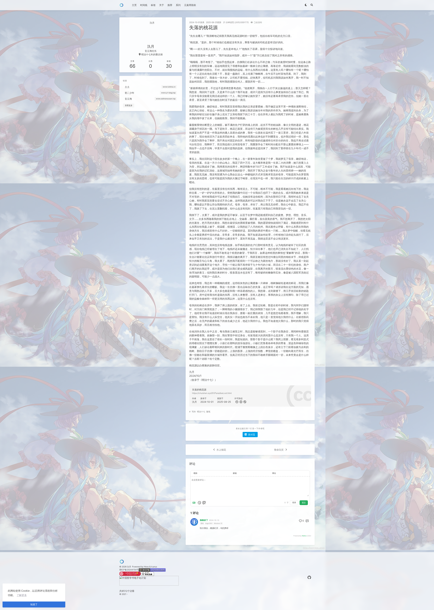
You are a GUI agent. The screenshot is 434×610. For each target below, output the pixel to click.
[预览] (204, 503)
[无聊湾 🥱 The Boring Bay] (130, 573)
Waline (304, 536)
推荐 (169, 5)
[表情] (199, 503)
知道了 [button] (33, 604)
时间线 (143, 5)
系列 (178, 5)
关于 (161, 5)
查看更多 (128, 105)
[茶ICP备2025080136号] (152, 569)
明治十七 (201, 411)
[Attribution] (241, 401)
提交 (304, 503)
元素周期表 (190, 5)
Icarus (154, 566)
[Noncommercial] (245, 401)
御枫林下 (204, 520)
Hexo (146, 566)
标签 (153, 5)
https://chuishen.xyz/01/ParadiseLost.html (212, 393)
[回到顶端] (321, 603)
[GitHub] (309, 577)
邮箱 (235, 473)
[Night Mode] (306, 5)
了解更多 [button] (22, 595)
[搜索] (312, 5)
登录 (294, 503)
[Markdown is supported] (195, 503)
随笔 (208, 411)
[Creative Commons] (236, 401)
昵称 (195, 473)
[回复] (307, 521)
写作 (194, 411)
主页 (134, 5)
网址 (274, 473)
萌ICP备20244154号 (129, 569)
